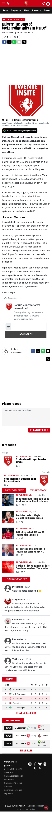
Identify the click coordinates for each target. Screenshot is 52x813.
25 (19, 572)
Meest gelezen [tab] (14, 490)
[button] (44, 4)
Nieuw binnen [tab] (38, 490)
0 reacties (12, 298)
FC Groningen (20, 728)
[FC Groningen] (28, 728)
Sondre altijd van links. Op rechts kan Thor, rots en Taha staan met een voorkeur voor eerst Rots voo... (25, 667)
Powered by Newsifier (26, 809)
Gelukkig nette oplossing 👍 (26, 590)
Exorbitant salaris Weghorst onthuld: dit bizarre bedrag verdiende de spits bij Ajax (30, 516)
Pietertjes (18, 586)
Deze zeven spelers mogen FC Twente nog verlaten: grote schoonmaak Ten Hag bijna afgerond (30, 550)
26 (19, 538)
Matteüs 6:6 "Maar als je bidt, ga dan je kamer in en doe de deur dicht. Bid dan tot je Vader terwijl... (25, 627)
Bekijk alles (26, 750)
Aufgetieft (18, 599)
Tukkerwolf (18, 659)
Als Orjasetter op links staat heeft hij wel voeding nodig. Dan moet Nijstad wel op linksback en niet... (25, 647)
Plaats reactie (39, 430)
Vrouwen (36, 10)
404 (19, 505)
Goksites (8, 786)
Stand (26, 10)
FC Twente (21, 736)
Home (5, 10)
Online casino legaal (13, 783)
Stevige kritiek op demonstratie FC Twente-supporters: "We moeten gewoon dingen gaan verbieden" (33, 567)
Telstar (44, 736)
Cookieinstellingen (36, 806)
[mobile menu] (3, 3)
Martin (10, 32)
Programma (16, 10)
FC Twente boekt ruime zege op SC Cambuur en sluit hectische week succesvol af (32, 500)
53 (25, 505)
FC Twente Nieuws (13, 19)
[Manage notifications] (46, 807)
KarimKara (18, 619)
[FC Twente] (28, 736)
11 (19, 555)
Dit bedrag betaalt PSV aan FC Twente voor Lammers (30, 533)
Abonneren (25, 334)
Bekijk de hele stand (26, 712)
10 (19, 522)
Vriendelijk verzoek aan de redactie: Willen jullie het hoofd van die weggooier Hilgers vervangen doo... (24, 607)
